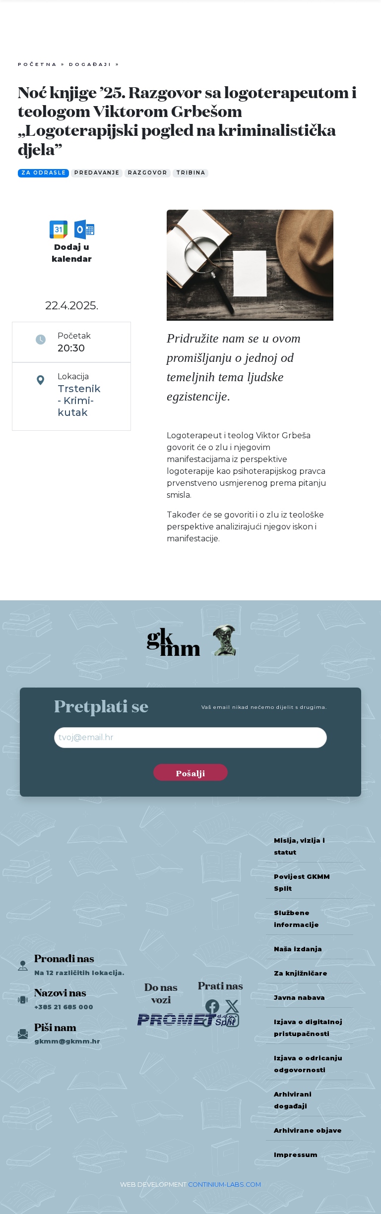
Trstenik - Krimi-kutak (79, 400)
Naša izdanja (298, 949)
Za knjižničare (300, 973)
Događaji (90, 64)
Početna (38, 64)
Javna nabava (299, 997)
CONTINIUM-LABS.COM (224, 1184)
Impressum (296, 1154)
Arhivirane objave (308, 1130)
